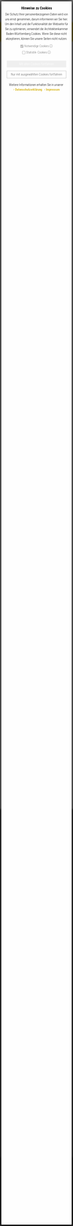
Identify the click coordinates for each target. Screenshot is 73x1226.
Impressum (53, 89)
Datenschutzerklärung (28, 89)
